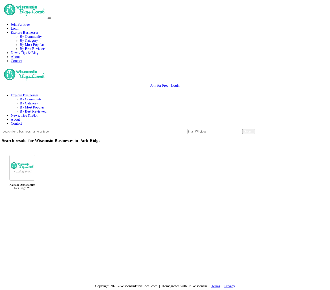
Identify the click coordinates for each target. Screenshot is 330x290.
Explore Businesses (24, 32)
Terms (215, 286)
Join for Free (159, 85)
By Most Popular (32, 44)
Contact (16, 61)
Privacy (229, 286)
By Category (29, 40)
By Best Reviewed (33, 49)
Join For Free (20, 24)
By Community (31, 36)
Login (15, 28)
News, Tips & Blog (24, 53)
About (15, 57)
